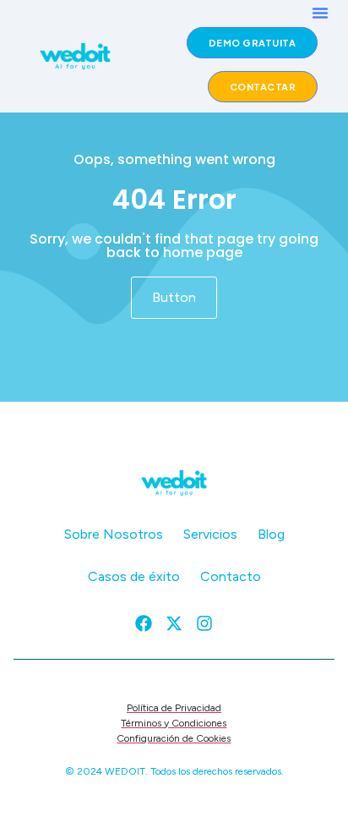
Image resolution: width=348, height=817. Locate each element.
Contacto (230, 576)
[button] (320, 12)
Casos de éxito (134, 576)
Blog (271, 534)
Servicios (210, 534)
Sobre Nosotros (113, 534)
